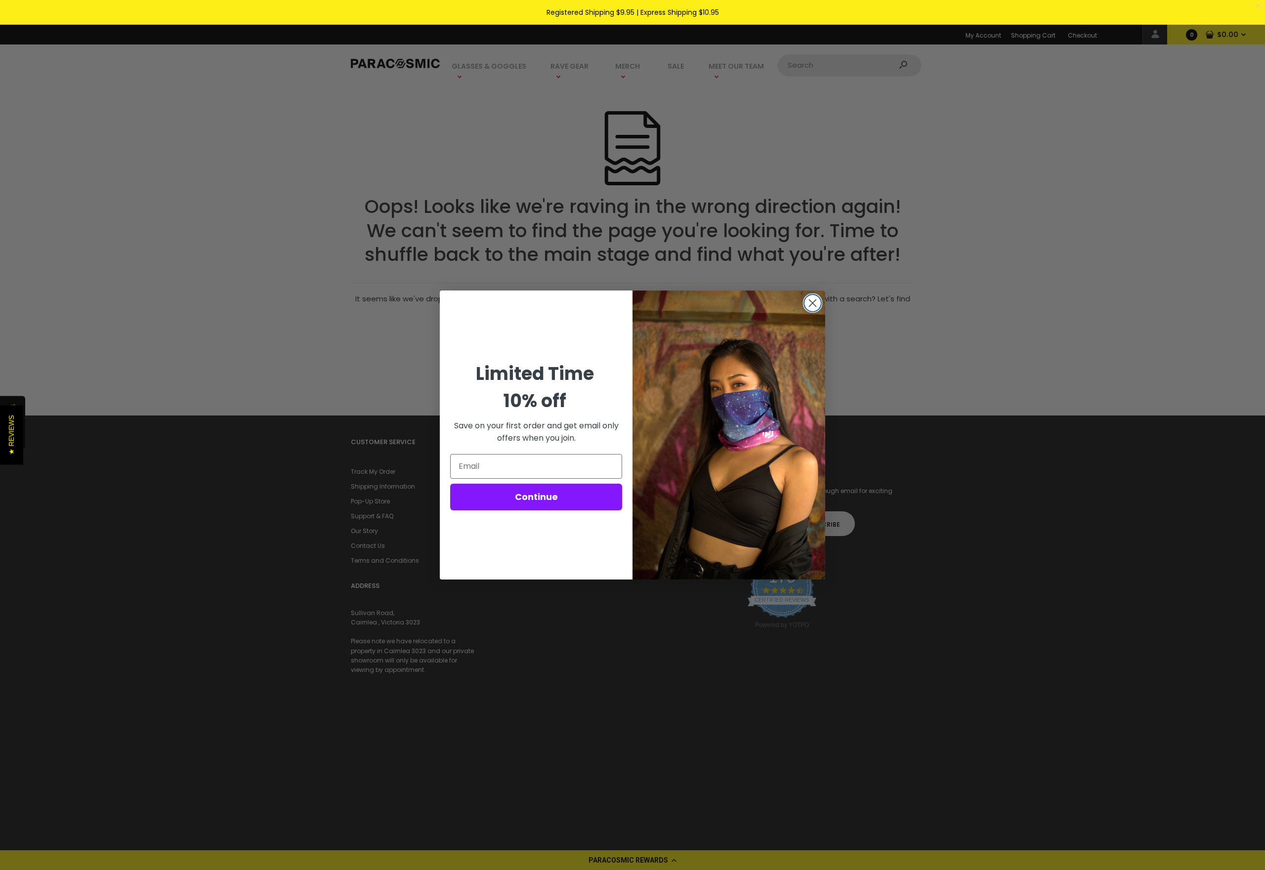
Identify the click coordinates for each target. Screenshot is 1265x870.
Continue (536, 497)
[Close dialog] (812, 303)
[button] (11, 435)
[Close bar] (1259, 6)
